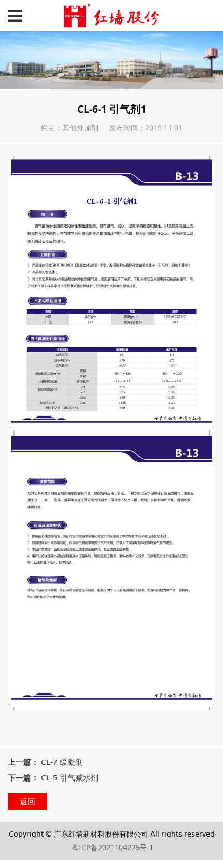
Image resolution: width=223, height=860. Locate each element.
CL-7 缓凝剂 (62, 762)
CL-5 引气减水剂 (70, 777)
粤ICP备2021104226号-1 (113, 847)
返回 (27, 801)
